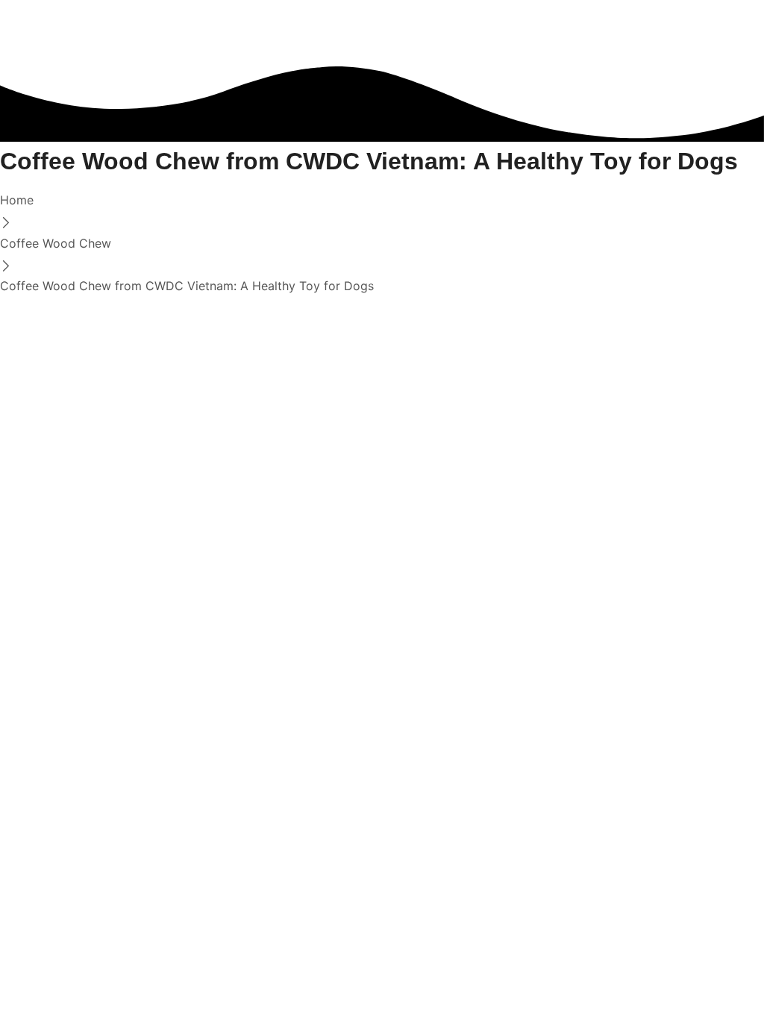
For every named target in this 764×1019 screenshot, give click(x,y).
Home (17, 199)
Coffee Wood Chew (55, 243)
